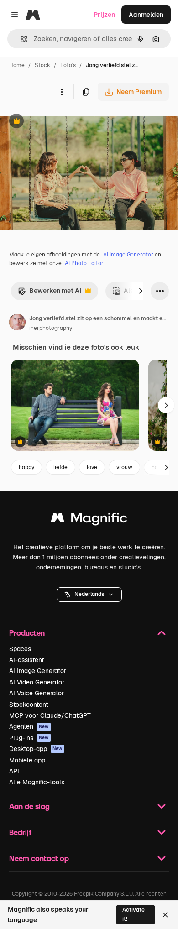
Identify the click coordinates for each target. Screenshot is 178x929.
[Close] (165, 914)
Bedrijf (20, 832)
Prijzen (104, 14)
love (92, 467)
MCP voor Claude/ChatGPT (50, 715)
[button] (89, 594)
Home (17, 65)
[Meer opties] (61, 92)
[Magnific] (89, 520)
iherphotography (50, 328)
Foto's (68, 65)
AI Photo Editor (84, 263)
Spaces (20, 649)
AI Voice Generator (36, 693)
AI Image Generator (128, 254)
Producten (27, 632)
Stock (42, 65)
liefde (60, 467)
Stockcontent (28, 704)
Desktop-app (36, 749)
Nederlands (89, 594)
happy (26, 467)
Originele (60, 122)
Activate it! (133, 914)
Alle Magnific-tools (36, 782)
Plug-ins (29, 738)
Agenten (29, 726)
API (14, 771)
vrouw (124, 467)
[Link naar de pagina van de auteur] (17, 323)
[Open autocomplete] (20, 39)
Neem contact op (39, 858)
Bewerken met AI (49, 293)
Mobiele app (27, 760)
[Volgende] (140, 291)
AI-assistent (26, 660)
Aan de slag (29, 806)
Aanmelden (146, 14)
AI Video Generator (36, 682)
